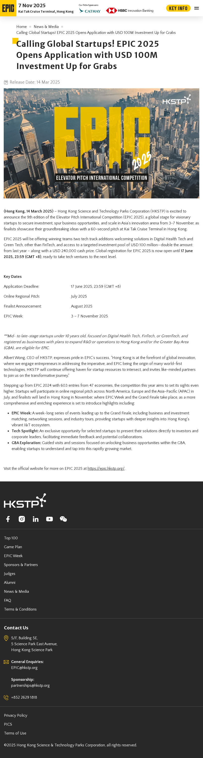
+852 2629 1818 (24, 697)
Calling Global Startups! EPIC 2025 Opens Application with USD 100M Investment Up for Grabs (96, 32)
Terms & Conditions (20, 609)
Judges (9, 573)
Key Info (178, 8)
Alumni (9, 582)
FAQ (7, 600)
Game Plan (13, 547)
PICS (8, 724)
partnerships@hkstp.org (30, 685)
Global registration (111, 251)
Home (21, 26)
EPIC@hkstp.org (24, 667)
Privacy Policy (15, 715)
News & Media (46, 26)
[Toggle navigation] (196, 8)
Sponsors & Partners (21, 565)
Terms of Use (15, 733)
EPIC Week (13, 556)
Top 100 (11, 538)
